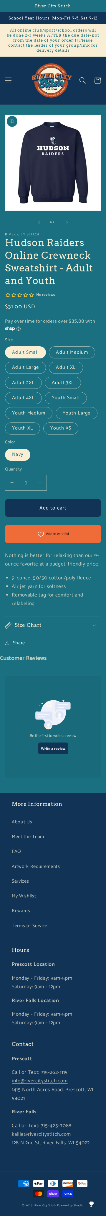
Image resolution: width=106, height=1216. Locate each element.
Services (20, 881)
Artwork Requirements (36, 867)
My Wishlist (24, 896)
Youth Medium (28, 413)
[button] (8, 80)
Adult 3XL (63, 383)
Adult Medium (72, 352)
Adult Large (25, 367)
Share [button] (19, 643)
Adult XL (66, 367)
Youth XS (60, 428)
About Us (22, 822)
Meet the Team (28, 837)
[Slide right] (66, 222)
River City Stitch (45, 1205)
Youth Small (66, 398)
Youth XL (22, 428)
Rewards (21, 911)
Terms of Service (29, 926)
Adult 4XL (23, 398)
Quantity (13, 469)
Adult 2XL (23, 383)
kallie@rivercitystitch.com (41, 1134)
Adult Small (25, 352)
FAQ (16, 852)
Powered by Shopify (70, 1205)
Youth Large (77, 413)
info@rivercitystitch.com (40, 1081)
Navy (17, 454)
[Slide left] (39, 222)
